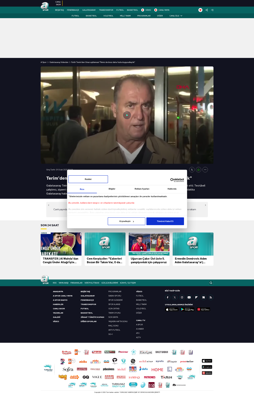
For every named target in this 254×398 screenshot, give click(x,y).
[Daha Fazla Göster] (205, 169)
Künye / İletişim (128, 283)
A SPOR (139, 324)
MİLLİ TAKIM (141, 304)
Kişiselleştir (125, 221)
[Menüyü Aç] (212, 10)
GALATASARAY (89, 10)
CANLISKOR (58, 3)
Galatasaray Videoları (58, 62)
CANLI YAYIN (164, 10)
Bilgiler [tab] (112, 189)
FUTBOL (120, 10)
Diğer (160, 16)
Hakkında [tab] (172, 189)
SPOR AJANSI (114, 304)
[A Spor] (45, 6)
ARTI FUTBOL (114, 330)
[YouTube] (189, 297)
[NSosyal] (203, 297)
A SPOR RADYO (60, 300)
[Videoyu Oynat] (127, 115)
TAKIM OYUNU (114, 313)
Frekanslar (76, 283)
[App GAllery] (203, 309)
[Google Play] (188, 309)
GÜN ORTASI (113, 308)
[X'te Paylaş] (192, 169)
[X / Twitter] (174, 297)
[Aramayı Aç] (210, 282)
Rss (55, 283)
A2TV (138, 337)
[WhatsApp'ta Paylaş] (198, 169)
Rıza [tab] (82, 189)
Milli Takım (125, 16)
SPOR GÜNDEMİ (115, 300)
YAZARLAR (58, 313)
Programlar (144, 16)
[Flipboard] (196, 297)
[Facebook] (167, 297)
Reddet (88, 179)
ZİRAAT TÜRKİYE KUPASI (92, 317)
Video (139, 291)
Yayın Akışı (63, 283)
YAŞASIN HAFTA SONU (118, 321)
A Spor (44, 62)
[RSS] (210, 297)
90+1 (110, 334)
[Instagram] (182, 297)
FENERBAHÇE (73, 10)
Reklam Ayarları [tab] (142, 189)
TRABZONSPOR (106, 10)
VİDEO (148, 10)
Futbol (75, 16)
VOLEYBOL (141, 308)
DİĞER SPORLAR (89, 321)
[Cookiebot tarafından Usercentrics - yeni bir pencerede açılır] (172, 180)
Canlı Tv (140, 320)
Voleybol (108, 16)
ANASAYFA (58, 291)
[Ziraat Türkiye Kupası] (200, 10)
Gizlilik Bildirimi (109, 283)
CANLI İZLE (174, 16)
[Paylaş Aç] (207, 10)
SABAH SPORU (114, 296)
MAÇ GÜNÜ (113, 325)
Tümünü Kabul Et (165, 221)
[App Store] (172, 309)
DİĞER (139, 313)
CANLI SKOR (59, 308)
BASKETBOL (132, 10)
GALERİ (56, 317)
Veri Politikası (92, 283)
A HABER (140, 329)
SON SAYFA (113, 317)
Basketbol (91, 16)
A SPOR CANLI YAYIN (62, 296)
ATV (137, 333)
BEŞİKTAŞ (59, 10)
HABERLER (58, 304)
